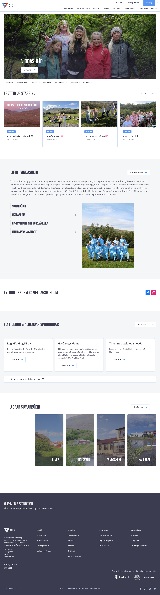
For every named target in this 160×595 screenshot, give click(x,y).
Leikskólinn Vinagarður (45, 551)
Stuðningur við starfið (139, 546)
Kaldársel (106, 8)
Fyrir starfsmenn (74, 556)
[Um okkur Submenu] (123, 3)
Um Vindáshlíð (22, 82)
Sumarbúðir (35, 82)
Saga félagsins (73, 535)
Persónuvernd (11, 588)
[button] (154, 127)
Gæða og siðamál (133, 3)
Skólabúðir (47, 82)
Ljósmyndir (87, 82)
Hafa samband (136, 530)
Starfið (39, 530)
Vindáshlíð (80, 8)
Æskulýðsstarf (117, 8)
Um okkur (118, 3)
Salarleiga (134, 535)
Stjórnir (71, 540)
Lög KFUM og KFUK (106, 540)
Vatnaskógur (68, 8)
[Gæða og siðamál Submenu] (141, 3)
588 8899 (8, 568)
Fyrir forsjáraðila (61, 82)
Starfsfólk (71, 546)
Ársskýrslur (103, 530)
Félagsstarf (144, 8)
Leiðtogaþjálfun (131, 8)
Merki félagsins (104, 546)
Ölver (88, 8)
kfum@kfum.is (10, 564)
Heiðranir (71, 551)
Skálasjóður (75, 82)
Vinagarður (154, 8)
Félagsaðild (135, 540)
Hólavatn (96, 8)
